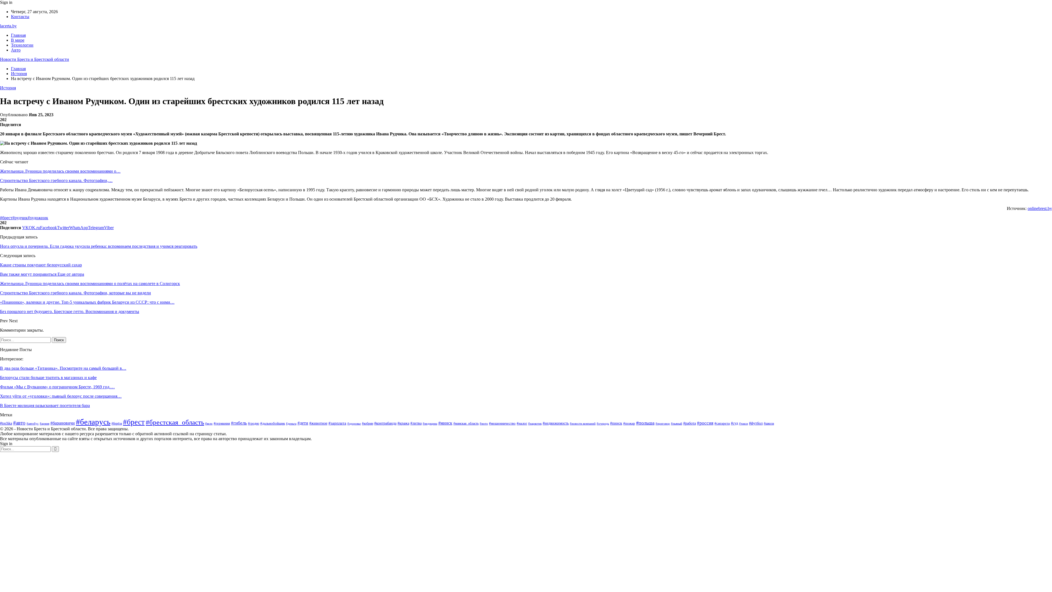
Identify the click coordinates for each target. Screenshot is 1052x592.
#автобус (33, 423)
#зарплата (337, 423)
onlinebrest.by (1040, 208)
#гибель (239, 423)
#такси (743, 423)
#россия (705, 423)
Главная (18, 35)
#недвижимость (556, 423)
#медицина (430, 423)
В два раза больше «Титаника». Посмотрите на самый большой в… (63, 368)
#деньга (291, 423)
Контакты (20, 16)
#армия (44, 423)
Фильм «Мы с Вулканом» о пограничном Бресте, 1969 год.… (57, 387)
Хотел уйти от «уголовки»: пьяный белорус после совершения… (61, 396)
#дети (303, 423)
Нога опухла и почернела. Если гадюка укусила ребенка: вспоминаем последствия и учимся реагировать (98, 246)
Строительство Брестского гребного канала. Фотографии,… (56, 180)
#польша (645, 423)
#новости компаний (583, 423)
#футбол (756, 423)
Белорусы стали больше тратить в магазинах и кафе (48, 377)
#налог (522, 423)
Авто (16, 50)
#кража (403, 423)
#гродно (253, 423)
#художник (38, 217)
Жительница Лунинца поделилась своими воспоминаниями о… (60, 171)
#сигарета (722, 423)
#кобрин (367, 423)
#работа (689, 423)
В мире (17, 40)
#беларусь (93, 421)
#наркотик (535, 423)
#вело (209, 423)
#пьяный (676, 423)
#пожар (629, 423)
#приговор (663, 423)
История (8, 88)
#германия (222, 423)
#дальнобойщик (272, 423)
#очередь (603, 423)
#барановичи (62, 423)
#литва (416, 423)
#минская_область (466, 423)
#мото (484, 423)
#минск (445, 423)
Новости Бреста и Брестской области (34, 59)
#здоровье (354, 423)
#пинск (616, 423)
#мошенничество (502, 423)
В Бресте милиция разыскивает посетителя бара (45, 405)
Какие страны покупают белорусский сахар (41, 265)
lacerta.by (8, 26)
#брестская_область (175, 422)
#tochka (6, 423)
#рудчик (20, 217)
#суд (734, 423)
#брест (6, 217)
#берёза (117, 423)
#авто (19, 423)
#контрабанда (385, 423)
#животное (318, 423)
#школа (769, 423)
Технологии (22, 45)
